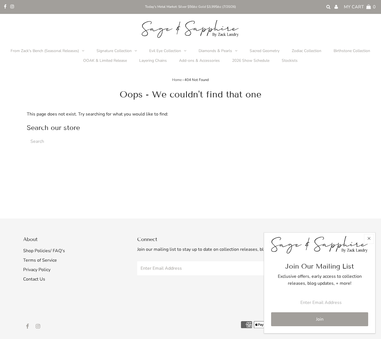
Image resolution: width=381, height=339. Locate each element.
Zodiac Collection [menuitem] (306, 50)
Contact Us (34, 279)
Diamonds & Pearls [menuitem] (215, 50)
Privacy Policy (36, 270)
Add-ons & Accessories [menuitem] (199, 60)
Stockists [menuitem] (290, 60)
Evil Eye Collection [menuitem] (165, 50)
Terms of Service (40, 260)
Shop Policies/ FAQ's (44, 251)
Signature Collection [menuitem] (114, 50)
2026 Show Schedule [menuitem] (250, 60)
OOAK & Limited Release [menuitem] (105, 60)
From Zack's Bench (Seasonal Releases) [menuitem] (45, 50)
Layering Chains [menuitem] (153, 60)
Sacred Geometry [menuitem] (264, 50)
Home (177, 79)
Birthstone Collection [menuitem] (352, 50)
